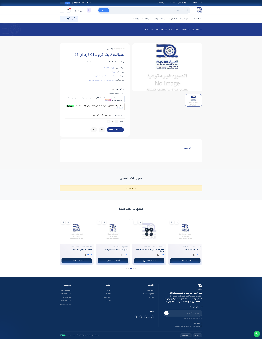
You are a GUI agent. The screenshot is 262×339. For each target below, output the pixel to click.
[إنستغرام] (141, 317)
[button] (83, 10)
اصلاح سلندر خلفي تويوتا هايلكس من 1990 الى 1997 (185, 251)
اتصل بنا (144, 19)
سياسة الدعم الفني (65, 301)
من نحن (108, 290)
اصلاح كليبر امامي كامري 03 (118, 249)
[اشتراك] (166, 313)
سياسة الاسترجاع (65, 304)
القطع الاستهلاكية (169, 19)
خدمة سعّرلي (107, 297)
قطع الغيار (150, 290)
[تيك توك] (136, 317)
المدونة (108, 294)
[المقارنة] (62, 10)
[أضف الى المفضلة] (171, 222)
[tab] (188, 149)
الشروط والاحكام (66, 290)
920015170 (196, 3)
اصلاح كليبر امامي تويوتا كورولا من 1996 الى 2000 (76, 251)
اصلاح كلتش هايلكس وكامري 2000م (151, 249)
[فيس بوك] (152, 317)
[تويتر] (146, 317)
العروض (154, 19)
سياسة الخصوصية (65, 294)
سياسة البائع (67, 297)
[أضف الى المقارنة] (176, 222)
